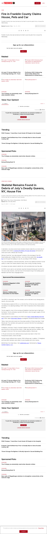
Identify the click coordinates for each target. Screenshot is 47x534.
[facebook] (19, 30)
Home (2, 10)
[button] (2, 3)
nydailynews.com (24, 343)
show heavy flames (16, 318)
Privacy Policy (41, 528)
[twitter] (23, 30)
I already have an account (23, 119)
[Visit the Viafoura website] (42, 109)
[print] (45, 30)
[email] (28, 30)
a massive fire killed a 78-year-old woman (24, 250)
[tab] (5, 104)
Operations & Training (6, 181)
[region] (23, 107)
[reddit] (25, 30)
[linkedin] (21, 30)
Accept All (23, 531)
